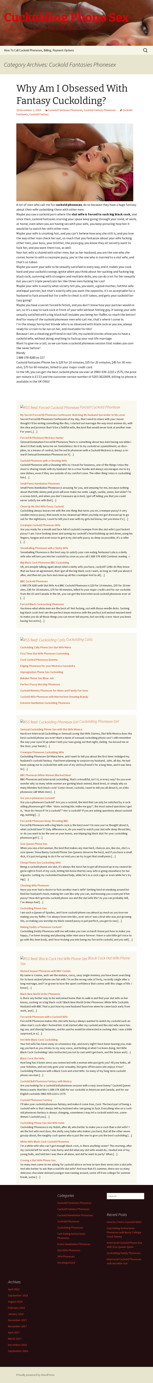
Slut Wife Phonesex (68, 1250)
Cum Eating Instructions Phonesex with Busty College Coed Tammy (124, 1232)
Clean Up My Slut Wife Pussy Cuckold (42, 506)
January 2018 (16, 1314)
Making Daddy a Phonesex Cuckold (40, 927)
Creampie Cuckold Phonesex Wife (40, 525)
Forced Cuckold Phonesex (100, 406)
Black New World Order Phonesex (40, 994)
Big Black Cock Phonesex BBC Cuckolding (44, 562)
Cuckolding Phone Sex (33, 908)
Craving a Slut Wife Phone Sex (38, 1160)
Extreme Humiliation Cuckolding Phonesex (45, 703)
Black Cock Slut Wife (32, 1058)
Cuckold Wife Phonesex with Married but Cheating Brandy (54, 696)
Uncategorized (66, 1262)
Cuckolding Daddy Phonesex (123, 1253)
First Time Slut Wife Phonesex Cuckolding (44, 653)
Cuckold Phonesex (68, 1221)
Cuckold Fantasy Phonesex (100, 110)
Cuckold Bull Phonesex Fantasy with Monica (46, 1081)
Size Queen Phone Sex (33, 844)
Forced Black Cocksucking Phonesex (42, 604)
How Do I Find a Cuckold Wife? (124, 1222)
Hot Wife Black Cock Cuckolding (39, 1039)
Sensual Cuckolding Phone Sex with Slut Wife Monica (51, 729)
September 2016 (18, 1351)
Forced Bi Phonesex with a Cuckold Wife (44, 1017)
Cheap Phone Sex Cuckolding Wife (40, 862)
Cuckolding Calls (79, 639)
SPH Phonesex (66, 1256)
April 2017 (14, 1332)
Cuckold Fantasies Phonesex (65, 110)
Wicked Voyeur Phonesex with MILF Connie (45, 971)
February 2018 (16, 1308)
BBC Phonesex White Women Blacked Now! (45, 775)
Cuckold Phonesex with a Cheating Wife (43, 460)
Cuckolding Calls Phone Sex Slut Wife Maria (45, 647)
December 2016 (17, 1345)
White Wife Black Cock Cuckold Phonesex (44, 1141)
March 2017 (14, 1338)
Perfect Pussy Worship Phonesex (40, 684)
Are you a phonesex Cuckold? (37, 798)
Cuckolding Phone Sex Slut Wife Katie (42, 1123)
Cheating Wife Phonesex (34, 885)
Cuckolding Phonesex (70, 1227)
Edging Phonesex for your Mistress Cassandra (47, 666)
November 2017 (17, 1326)
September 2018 (18, 1295)
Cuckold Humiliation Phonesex (75, 1215)
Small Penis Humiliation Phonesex (40, 483)
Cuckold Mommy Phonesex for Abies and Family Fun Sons (54, 690)
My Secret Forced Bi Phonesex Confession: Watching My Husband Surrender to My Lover (72, 415)
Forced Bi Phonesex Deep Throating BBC (44, 821)
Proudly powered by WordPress (35, 1375)
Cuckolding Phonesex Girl (99, 721)
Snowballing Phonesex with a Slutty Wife (44, 548)
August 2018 (15, 1301)
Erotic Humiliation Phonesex (73, 1244)
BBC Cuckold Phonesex (34, 581)
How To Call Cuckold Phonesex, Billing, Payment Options (39, 50)
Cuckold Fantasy (39, 114)
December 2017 (17, 1320)
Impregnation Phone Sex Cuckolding (41, 672)
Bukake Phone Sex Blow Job (37, 678)
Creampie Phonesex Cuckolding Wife (42, 752)
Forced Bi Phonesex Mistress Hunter (42, 438)
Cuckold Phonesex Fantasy (36, 1100)
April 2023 (14, 1289)
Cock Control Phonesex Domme (39, 659)
